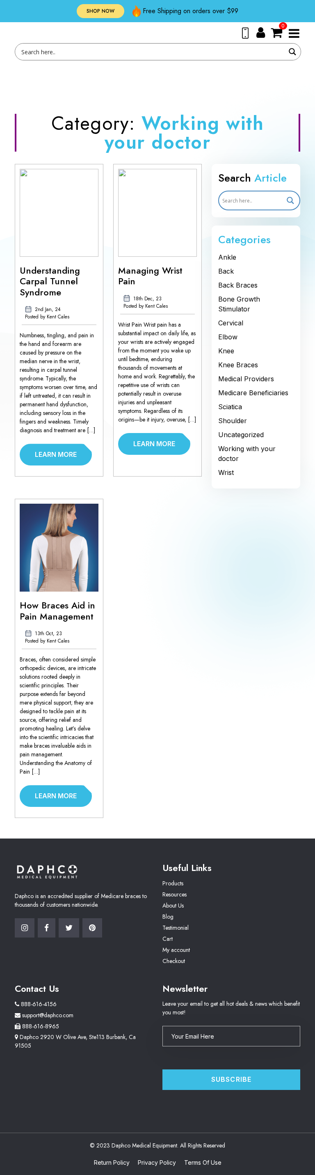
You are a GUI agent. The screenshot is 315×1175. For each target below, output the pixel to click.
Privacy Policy (157, 1162)
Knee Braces (238, 365)
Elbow (227, 337)
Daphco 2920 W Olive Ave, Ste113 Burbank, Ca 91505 (75, 1041)
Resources (174, 894)
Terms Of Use (202, 1162)
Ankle (227, 257)
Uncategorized (241, 435)
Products (172, 883)
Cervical (230, 323)
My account (176, 950)
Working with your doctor (247, 454)
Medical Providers (246, 379)
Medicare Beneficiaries (253, 393)
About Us (173, 905)
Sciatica (230, 407)
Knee (226, 351)
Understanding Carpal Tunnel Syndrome (50, 281)
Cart (167, 939)
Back (226, 271)
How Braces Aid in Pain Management (57, 611)
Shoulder (232, 421)
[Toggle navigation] (294, 33)
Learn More (56, 454)
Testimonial (175, 928)
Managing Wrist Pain (150, 276)
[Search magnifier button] (292, 52)
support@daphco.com (47, 1015)
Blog (167, 916)
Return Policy (112, 1162)
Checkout (173, 961)
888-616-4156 (38, 1004)
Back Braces (238, 285)
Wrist (226, 472)
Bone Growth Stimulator (239, 304)
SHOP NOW (100, 11)
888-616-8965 (40, 1026)
